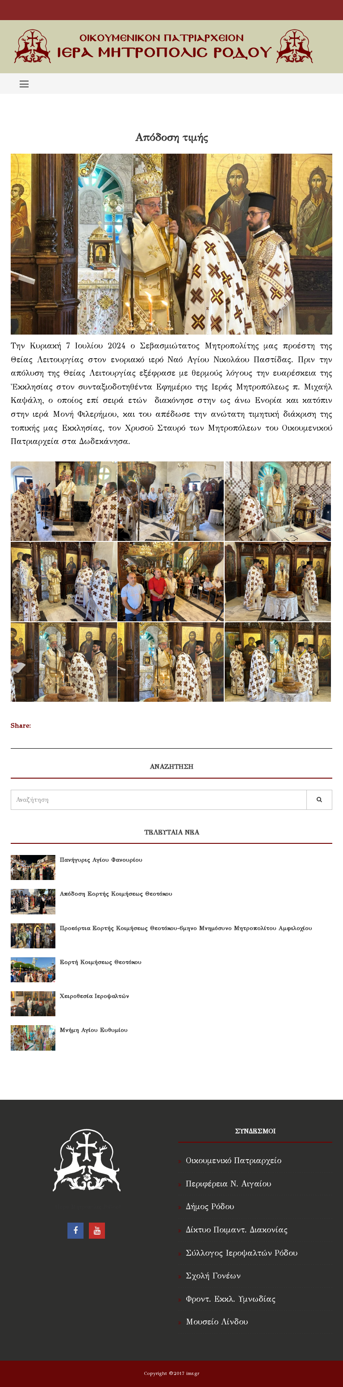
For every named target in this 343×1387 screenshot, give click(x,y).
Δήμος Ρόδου (210, 1206)
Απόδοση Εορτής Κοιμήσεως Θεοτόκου (116, 893)
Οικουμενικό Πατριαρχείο (233, 1160)
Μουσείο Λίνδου (217, 1322)
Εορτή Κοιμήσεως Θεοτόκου (101, 962)
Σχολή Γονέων (213, 1276)
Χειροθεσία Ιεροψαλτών (94, 996)
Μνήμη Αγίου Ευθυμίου (94, 1030)
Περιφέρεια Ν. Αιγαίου (228, 1184)
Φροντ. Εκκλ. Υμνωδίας (231, 1299)
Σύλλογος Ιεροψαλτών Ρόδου (241, 1253)
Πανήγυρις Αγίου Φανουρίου (101, 859)
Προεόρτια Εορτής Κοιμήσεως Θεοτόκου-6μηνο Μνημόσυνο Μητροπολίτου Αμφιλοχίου (186, 928)
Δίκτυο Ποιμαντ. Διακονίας (237, 1230)
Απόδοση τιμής (171, 137)
